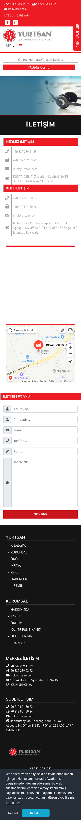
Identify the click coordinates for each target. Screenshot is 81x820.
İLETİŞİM (17, 585)
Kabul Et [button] (35, 813)
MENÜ (12, 46)
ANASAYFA (18, 545)
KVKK (14, 572)
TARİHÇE (17, 616)
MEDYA (16, 565)
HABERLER (19, 579)
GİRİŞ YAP (23, 15)
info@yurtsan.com (17, 8)
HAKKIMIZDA (20, 609)
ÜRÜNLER (18, 559)
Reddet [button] (13, 813)
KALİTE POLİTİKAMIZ (26, 629)
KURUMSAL (19, 552)
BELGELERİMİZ (22, 636)
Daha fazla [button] (13, 803)
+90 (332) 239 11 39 (18, 4)
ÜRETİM (16, 623)
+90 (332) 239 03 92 (46, 4)
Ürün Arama (40, 67)
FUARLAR (18, 643)
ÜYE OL (8, 15)
